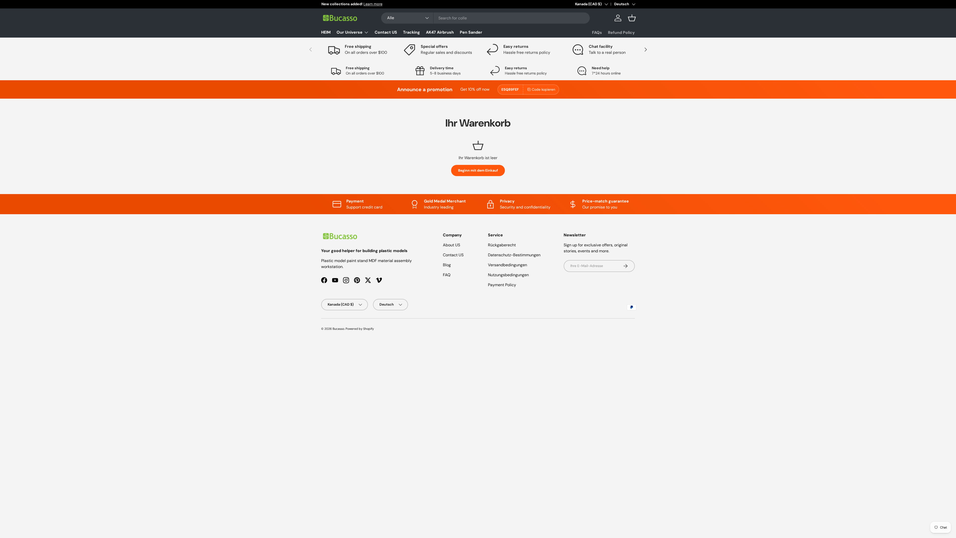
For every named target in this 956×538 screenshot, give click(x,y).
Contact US (386, 32)
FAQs (597, 32)
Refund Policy (621, 32)
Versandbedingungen (507, 265)
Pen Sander (471, 32)
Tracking (411, 32)
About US (451, 245)
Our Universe (349, 32)
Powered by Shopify (360, 329)
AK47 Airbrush (440, 32)
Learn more (372, 4)
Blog (447, 265)
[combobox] (485, 18)
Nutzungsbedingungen (508, 274)
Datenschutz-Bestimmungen (514, 255)
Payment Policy (502, 284)
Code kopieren (543, 89)
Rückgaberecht (502, 245)
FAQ (446, 274)
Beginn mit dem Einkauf (478, 170)
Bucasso (338, 329)
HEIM (326, 32)
